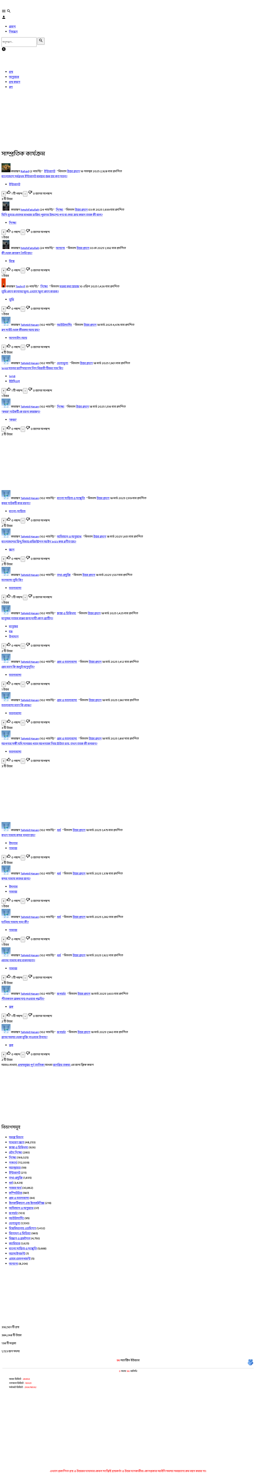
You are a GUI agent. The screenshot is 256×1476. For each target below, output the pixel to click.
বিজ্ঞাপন (165, 1456)
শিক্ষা (59, 209)
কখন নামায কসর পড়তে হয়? (18, 835)
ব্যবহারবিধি (43, 1456)
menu (3, 11)
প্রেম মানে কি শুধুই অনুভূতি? (18, 666)
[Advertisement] (115, 119)
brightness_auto (3, 49)
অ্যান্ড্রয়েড (15, 1167)
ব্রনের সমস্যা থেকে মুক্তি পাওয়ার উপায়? (24, 1037)
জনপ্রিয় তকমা (62, 1064)
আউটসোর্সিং (64, 324)
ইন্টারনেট (49, 171)
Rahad (25, 171)
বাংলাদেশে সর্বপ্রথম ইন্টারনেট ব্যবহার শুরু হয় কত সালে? (34, 176)
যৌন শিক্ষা (15, 1152)
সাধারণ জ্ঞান (16, 1142)
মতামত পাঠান (23, 1456)
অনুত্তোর (14, 77)
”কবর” (13, 419)
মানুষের (13, 626)
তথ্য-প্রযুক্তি (64, 575)
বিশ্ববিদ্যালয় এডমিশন (22, 1228)
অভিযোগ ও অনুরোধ (69, 536)
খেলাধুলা (62, 363)
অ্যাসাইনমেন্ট (17, 1253)
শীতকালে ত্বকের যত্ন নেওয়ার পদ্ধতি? (22, 998)
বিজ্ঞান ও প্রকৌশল (20, 1238)
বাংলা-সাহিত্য (17, 511)
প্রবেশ (12, 26)
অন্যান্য (60, 248)
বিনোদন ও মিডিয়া (20, 1233)
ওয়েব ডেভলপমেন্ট (20, 1258)
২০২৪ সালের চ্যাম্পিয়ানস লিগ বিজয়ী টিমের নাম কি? (32, 368)
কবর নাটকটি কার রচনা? (16, 503)
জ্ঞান (11, 549)
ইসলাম (13, 843)
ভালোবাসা (15, 588)
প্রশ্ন (11, 72)
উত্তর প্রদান (73, 171)
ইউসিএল (14, 381)
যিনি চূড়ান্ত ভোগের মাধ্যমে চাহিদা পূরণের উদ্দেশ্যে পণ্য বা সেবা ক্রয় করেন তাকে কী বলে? (52, 214)
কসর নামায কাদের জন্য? (16, 878)
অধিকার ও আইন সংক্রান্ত (70, 1456)
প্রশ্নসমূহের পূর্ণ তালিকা (31, 1064)
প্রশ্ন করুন (9, 56)
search (9, 11)
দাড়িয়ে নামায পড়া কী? (15, 922)
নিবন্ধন (13, 31)
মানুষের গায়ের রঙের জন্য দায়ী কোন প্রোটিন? (27, 618)
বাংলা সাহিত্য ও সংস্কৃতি (71, 498)
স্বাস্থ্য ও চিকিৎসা (66, 613)
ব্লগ (11, 87)
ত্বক (11, 1006)
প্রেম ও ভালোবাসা (67, 661)
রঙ (11, 631)
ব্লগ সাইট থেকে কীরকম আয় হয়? (20, 329)
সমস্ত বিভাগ (16, 1137)
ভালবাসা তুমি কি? (12, 580)
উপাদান (14, 636)
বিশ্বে (12, 261)
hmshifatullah (30, 209)
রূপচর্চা (61, 993)
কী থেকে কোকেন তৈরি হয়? (16, 253)
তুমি (11, 299)
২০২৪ (12, 376)
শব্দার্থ (13, 1162)
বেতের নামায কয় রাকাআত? (18, 960)
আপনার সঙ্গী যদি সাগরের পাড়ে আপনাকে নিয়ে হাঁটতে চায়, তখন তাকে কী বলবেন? (49, 743)
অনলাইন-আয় (18, 338)
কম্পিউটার (15, 1193)
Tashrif (20, 286)
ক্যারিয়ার (14, 1243)
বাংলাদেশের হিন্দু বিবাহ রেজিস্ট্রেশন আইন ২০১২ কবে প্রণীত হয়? (38, 541)
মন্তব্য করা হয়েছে (69, 286)
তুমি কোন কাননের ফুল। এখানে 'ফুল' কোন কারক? (30, 291)
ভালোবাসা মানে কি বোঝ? (16, 705)
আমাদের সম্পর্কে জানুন (141, 1456)
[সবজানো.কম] (12, 6)
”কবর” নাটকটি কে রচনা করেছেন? (20, 411)
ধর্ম (59, 830)
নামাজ (13, 848)
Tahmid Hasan (30, 324)
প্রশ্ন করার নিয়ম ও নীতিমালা (107, 1456)
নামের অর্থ (15, 1187)
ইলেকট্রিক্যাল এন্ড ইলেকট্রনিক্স (26, 1203)
